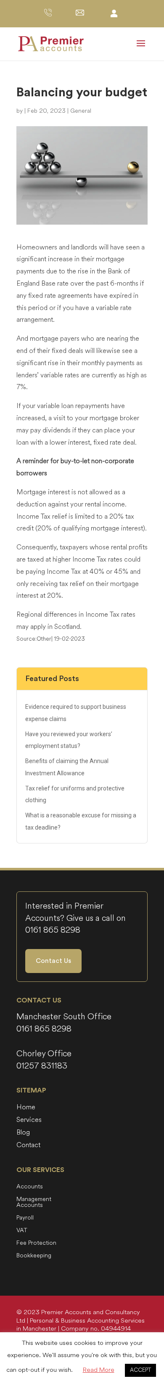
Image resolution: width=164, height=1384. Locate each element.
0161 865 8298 (52, 930)
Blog (23, 1133)
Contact (28, 1146)
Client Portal (114, 13)
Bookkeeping (33, 1256)
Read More (98, 1369)
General (80, 111)
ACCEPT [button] (140, 1370)
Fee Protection (36, 1243)
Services (29, 1120)
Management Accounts (33, 1202)
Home (25, 1108)
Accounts (29, 1187)
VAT (21, 1231)
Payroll (25, 1218)
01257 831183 (41, 1066)
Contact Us (53, 960)
